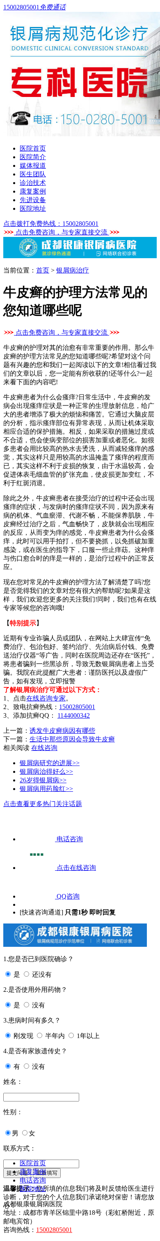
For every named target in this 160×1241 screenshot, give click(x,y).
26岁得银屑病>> (43, 780)
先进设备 (33, 199)
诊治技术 (33, 182)
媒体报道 (33, 165)
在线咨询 (44, 747)
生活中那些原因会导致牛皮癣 (72, 739)
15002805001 (77, 706)
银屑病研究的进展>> (50, 762)
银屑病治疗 (72, 270)
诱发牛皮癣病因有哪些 (62, 730)
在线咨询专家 (46, 698)
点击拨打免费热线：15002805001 (50, 223)
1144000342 (73, 715)
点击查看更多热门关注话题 (42, 803)
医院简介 (33, 156)
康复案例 (33, 191)
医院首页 (33, 148)
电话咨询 (33, 1180)
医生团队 (33, 174)
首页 (42, 270)
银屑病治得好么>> (46, 771)
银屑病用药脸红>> (46, 788)
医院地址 (33, 208)
